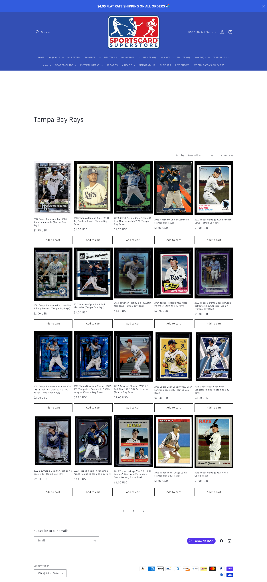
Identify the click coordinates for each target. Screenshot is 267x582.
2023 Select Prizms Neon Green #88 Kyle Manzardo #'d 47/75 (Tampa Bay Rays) (132, 221)
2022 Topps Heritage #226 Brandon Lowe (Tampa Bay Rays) (213, 221)
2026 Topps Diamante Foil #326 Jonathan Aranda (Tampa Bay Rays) (50, 222)
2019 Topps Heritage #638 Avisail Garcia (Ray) (212, 474)
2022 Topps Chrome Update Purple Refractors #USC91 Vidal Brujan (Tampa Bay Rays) (213, 305)
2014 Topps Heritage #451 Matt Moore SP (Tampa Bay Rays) (170, 304)
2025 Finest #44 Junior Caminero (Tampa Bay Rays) (171, 221)
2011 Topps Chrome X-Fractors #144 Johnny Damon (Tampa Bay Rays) (52, 307)
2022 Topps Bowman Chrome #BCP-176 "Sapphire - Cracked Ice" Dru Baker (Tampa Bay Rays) (53, 389)
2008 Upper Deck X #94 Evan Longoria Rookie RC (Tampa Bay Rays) (212, 389)
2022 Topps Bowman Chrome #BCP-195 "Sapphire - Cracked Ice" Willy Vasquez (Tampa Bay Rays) (93, 389)
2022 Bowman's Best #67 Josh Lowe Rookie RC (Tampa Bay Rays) (53, 472)
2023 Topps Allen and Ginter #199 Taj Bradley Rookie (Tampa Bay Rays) (91, 221)
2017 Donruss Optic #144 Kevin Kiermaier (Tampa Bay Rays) (90, 306)
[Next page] (143, 511)
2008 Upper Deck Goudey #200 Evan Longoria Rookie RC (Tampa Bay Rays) (173, 389)
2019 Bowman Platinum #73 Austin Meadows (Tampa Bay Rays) (132, 304)
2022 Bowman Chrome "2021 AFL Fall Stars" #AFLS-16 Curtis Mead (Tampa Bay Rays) (131, 389)
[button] (56, 32)
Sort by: (180, 155)
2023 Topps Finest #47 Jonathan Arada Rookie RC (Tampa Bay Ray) (92, 472)
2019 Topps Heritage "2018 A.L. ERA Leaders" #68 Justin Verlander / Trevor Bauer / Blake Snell (132, 474)
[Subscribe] (95, 540)
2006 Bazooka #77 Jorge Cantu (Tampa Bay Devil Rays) (170, 474)
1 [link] (123, 511)
